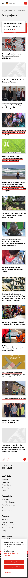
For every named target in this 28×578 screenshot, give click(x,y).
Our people (7, 26)
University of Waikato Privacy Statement (12, 554)
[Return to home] (10, 3)
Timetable (5, 479)
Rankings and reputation (9, 525)
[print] (3, 459)
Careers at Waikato (8, 528)
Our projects (16, 26)
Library (4, 531)
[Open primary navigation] (2, 3)
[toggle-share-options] (7, 459)
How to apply (6, 482)
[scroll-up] (24, 459)
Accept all (14, 562)
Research (8, 8)
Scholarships (6, 488)
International (5, 499)
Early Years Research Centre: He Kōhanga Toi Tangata (13, 10)
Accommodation (7, 511)
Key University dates (8, 502)
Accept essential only (14, 567)
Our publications (8, 29)
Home (3, 8)
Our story (5, 519)
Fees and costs (6, 485)
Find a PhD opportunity (9, 505)
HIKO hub (5, 491)
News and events (7, 522)
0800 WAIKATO (8, 538)
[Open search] (25, 3)
